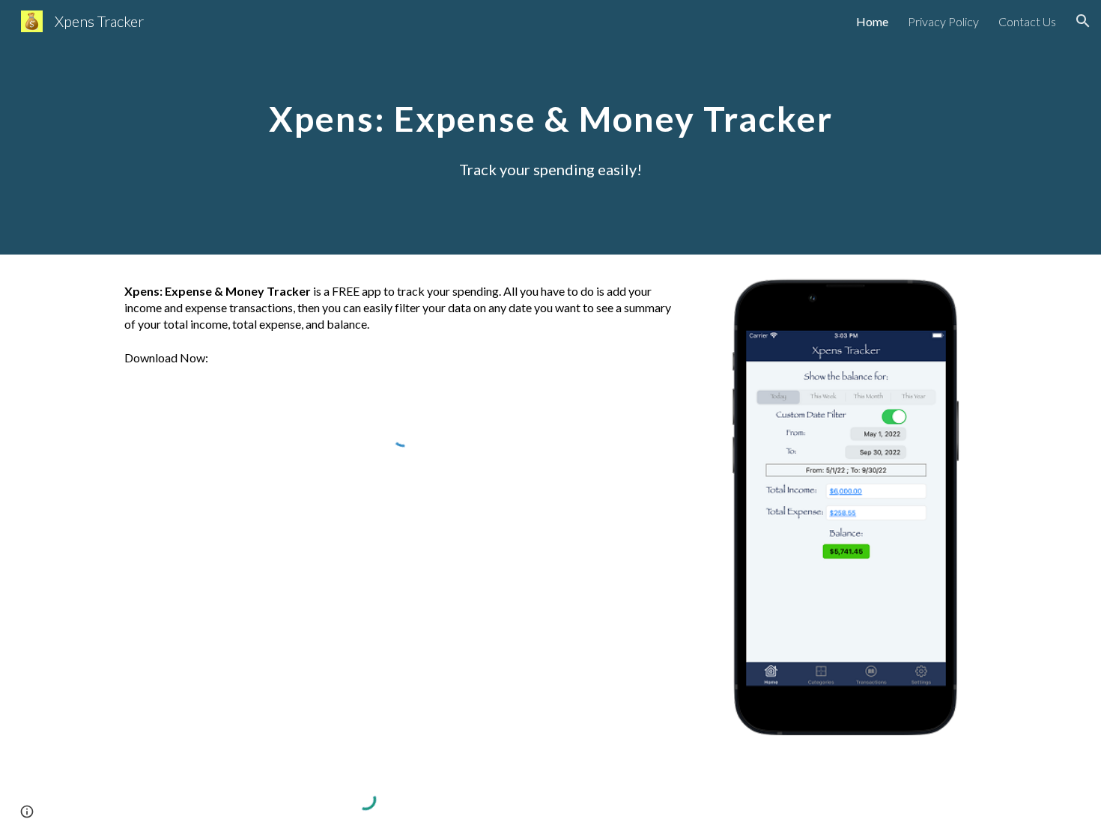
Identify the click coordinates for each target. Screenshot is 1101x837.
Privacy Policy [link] (943, 21)
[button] (1083, 21)
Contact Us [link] (1027, 21)
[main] (550, 107)
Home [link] (872, 21)
